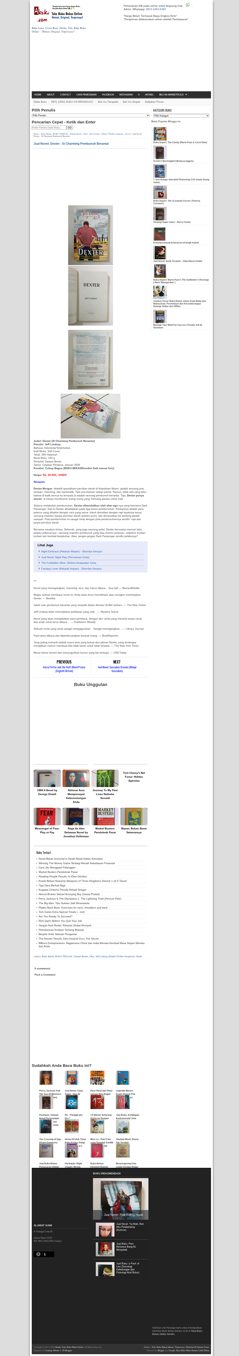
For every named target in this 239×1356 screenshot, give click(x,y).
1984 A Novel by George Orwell (47, 792)
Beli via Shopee (131, 101)
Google (172, 1350)
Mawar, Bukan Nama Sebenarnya (134, 830)
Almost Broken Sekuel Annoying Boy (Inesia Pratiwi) (69, 894)
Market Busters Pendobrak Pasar (105, 830)
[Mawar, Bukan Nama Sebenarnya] (134, 816)
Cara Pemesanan (86, 94)
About (51, 94)
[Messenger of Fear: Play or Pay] (47, 816)
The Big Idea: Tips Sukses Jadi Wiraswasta (64, 903)
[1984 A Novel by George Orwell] (47, 778)
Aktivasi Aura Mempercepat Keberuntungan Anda (76, 796)
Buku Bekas (46, 134)
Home (37, 94)
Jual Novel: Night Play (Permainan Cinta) (65, 557)
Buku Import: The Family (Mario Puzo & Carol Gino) (180, 142)
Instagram (126, 94)
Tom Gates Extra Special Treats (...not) (62, 911)
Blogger (161, 1350)
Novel (127, 134)
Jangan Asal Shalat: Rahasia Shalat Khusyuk (65, 925)
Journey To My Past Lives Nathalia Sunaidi (105, 794)
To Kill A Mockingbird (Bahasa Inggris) (173, 161)
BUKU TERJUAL (60, 134)
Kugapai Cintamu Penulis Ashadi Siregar (62, 889)
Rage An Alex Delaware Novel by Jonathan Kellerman (76, 832)
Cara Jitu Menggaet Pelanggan (57, 867)
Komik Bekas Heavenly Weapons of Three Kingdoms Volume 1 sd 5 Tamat (83, 880)
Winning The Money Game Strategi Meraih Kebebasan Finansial (77, 863)
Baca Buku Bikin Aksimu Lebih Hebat (192, 1350)
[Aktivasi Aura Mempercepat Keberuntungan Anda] (76, 778)
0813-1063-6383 (156, 9)
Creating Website (52, 1350)
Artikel (149, 94)
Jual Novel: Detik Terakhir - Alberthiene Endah (177, 261)
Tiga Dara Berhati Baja (52, 885)
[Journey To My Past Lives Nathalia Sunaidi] (105, 778)
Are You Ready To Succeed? (55, 916)
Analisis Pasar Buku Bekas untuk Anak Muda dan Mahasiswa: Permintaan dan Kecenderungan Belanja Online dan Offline (179, 304)
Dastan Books (76, 134)
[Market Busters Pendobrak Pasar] (105, 816)
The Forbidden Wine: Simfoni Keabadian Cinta (68, 562)
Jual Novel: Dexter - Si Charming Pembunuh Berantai (71, 143)
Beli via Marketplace (171, 94)
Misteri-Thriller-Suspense (112, 134)
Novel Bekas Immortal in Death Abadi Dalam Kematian (71, 858)
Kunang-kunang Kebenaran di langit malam (176, 242)
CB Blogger (67, 1350)
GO (70, 127)
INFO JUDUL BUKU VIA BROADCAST (72, 101)
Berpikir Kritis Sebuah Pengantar (58, 934)
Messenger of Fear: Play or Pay (47, 830)
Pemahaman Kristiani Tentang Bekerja (61, 929)
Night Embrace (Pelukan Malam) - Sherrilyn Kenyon (71, 551)
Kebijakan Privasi (154, 101)
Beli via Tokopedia (108, 101)
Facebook (108, 94)
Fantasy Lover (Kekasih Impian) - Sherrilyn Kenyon (71, 568)
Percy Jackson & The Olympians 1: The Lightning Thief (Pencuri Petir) (80, 898)
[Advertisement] (121, 63)
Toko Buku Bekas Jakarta (162, 1347)
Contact (65, 94)
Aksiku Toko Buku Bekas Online (69, 1347)
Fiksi (85, 134)
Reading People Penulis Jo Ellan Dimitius (63, 876)
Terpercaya (179, 1347)
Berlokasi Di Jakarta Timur (197, 1347)
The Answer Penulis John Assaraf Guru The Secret (69, 938)
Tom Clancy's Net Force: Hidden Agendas (134, 776)
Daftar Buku (40, 101)
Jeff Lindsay (94, 134)
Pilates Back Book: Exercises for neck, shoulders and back (73, 907)
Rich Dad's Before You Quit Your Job (60, 920)
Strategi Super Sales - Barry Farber (172, 222)
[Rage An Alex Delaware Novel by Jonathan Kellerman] (76, 816)
